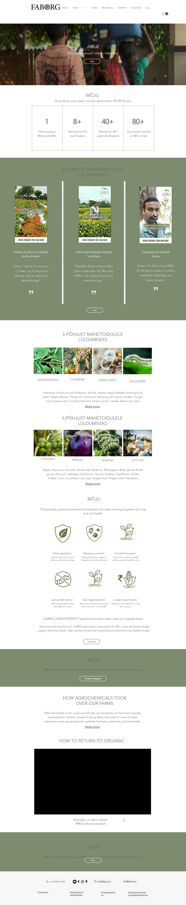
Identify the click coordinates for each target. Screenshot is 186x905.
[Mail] (95, 881)
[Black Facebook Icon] (78, 882)
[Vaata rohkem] (124, 820)
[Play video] (31, 214)
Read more (92, 406)
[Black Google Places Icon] (86, 882)
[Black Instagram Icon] (82, 882)
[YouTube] (75, 882)
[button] (165, 13)
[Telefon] (47, 881)
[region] (47, 128)
